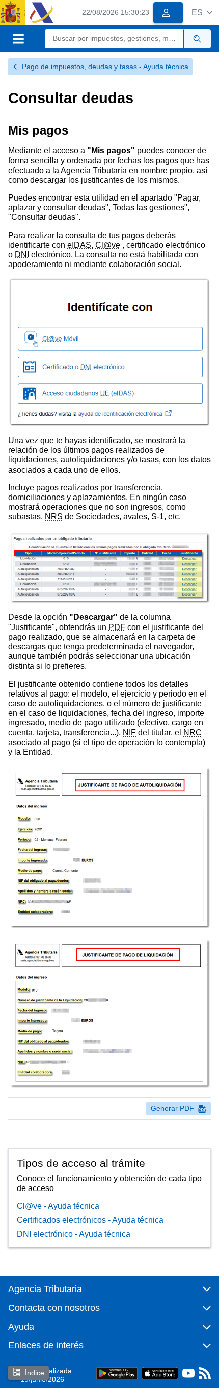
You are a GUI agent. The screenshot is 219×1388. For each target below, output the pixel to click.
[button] (202, 12)
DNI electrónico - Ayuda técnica (73, 1234)
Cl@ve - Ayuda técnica (58, 1206)
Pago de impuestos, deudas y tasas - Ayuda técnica (105, 66)
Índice (34, 1373)
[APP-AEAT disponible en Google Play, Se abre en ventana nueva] (117, 1373)
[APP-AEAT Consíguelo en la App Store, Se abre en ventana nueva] (160, 1373)
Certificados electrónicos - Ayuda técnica (90, 1220)
